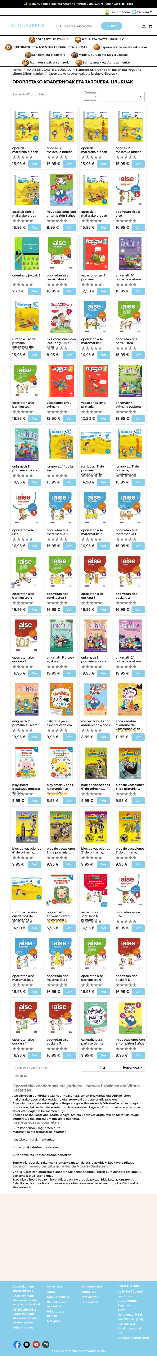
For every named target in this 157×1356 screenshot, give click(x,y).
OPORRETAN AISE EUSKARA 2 (126, 596)
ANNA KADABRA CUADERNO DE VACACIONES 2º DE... (129, 725)
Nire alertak (89, 1297)
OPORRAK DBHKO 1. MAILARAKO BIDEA (24, 213)
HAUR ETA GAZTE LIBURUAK (103, 39)
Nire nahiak (89, 1302)
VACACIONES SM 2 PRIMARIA (59, 404)
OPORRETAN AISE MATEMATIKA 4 (23, 978)
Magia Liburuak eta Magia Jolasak (103, 55)
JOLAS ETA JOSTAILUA (52, 39)
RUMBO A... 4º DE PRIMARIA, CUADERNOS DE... (24, 343)
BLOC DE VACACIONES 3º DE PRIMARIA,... (61, 850)
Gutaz (51, 1291)
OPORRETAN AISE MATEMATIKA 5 (58, 532)
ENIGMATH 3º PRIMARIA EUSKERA (24, 468)
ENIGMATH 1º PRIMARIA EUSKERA (24, 723)
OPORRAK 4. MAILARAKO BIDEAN (94, 213)
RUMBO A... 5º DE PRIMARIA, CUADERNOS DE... (127, 470)
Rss (26, 1344)
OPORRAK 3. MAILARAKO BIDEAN (60, 150)
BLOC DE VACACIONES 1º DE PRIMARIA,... (130, 850)
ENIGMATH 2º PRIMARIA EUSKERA (128, 659)
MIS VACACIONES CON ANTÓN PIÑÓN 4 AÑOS (95, 723)
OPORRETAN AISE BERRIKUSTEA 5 (126, 341)
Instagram (45, 1344)
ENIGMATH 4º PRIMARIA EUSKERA (128, 404)
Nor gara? (54, 1321)
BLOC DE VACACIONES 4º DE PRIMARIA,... (26, 850)
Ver (34, 164)
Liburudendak (120, 12)
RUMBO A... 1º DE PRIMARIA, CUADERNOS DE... (92, 470)
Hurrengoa (133, 1067)
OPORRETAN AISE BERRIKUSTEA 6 (92, 978)
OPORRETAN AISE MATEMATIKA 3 (58, 978)
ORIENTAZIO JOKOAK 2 (26, 275)
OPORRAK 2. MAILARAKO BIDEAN (128, 150)
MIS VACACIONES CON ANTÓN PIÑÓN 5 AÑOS (130, 1041)
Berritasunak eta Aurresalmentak (107, 62)
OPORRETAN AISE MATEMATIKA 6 (92, 341)
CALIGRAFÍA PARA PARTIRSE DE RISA (92, 1041)
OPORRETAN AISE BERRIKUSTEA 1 (23, 404)
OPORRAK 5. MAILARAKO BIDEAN (94, 150)
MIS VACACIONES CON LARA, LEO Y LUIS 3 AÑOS (61, 343)
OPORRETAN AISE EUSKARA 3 (58, 1041)
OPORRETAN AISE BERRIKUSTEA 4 (23, 596)
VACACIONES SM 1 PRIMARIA (93, 277)
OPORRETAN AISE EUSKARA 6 (92, 596)
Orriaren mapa (23, 1327)
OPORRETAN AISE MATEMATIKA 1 (126, 532)
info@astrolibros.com (133, 1337)
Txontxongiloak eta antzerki (49, 62)
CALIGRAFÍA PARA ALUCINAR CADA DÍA (59, 723)
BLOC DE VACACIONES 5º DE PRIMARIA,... (130, 787)
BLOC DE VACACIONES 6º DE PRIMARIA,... (95, 787)
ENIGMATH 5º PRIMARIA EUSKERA (128, 277)
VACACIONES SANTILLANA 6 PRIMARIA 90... (91, 916)
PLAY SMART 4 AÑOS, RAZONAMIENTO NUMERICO (60, 788)
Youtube (36, 1344)
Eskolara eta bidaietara (48, 55)
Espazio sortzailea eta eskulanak (124, 47)
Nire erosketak (92, 1286)
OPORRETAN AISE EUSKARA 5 (126, 978)
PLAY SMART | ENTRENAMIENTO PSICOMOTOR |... (58, 916)
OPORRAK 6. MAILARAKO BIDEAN (25, 150)
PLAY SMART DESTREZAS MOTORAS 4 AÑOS (26, 788)
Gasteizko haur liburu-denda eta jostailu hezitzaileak (26, 1300)
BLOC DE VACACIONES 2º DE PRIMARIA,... (95, 850)
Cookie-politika (58, 1297)
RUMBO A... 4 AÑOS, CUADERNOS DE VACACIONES (25, 916)
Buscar (111, 26)
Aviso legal (55, 1286)
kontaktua (88, 1291)
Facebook (17, 1344)
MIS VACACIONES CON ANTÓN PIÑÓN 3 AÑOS (61, 213)
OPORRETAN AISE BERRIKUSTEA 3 (58, 596)
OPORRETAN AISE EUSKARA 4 (23, 1041)
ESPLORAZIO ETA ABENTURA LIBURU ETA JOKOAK (49, 47)
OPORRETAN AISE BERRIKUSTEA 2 (58, 277)
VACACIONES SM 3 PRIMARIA (93, 404)
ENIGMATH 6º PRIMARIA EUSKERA (93, 659)
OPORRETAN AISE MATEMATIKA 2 (92, 532)
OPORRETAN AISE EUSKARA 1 (23, 659)
